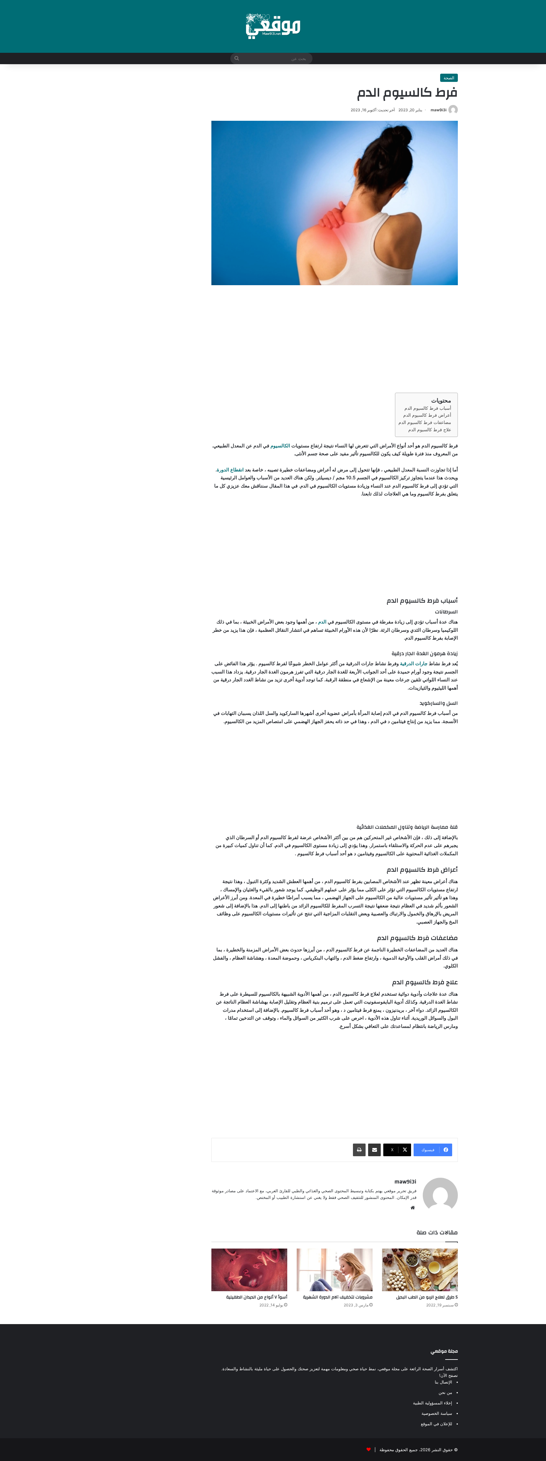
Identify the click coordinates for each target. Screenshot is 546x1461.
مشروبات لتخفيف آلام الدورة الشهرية (338, 1297)
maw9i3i (438, 109)
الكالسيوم (280, 446)
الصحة (449, 77)
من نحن (445, 1392)
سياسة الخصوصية (437, 1413)
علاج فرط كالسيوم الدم (429, 429)
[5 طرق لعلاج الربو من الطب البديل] (420, 1270)
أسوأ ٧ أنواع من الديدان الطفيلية (256, 1297)
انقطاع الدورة (230, 470)
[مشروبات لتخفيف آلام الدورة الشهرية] (335, 1270)
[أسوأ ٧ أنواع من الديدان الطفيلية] (249, 1270)
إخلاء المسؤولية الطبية (432, 1402)
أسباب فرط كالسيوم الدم (427, 408)
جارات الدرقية (414, 663)
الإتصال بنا (443, 1381)
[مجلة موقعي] (273, 26)
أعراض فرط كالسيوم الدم (427, 415)
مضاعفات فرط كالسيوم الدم (424, 422)
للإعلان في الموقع (436, 1423)
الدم (322, 622)
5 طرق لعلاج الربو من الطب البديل (427, 1297)
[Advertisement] (334, 339)
